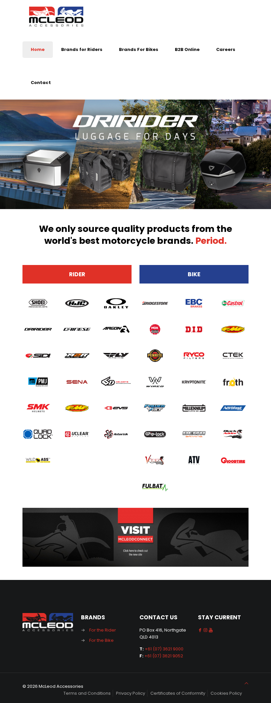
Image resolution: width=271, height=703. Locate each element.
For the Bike (101, 640)
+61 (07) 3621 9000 (164, 649)
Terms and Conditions (87, 693)
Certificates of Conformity (177, 693)
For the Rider (102, 630)
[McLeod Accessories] (56, 16)
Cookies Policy (226, 693)
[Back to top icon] (246, 683)
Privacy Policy (130, 693)
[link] (135, 537)
